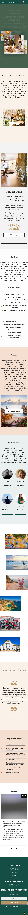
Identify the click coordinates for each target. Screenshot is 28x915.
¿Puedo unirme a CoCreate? (15, 745)
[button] (2, 118)
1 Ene (24, 795)
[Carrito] (26, 2)
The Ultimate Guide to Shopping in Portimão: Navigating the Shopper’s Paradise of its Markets (14, 824)
